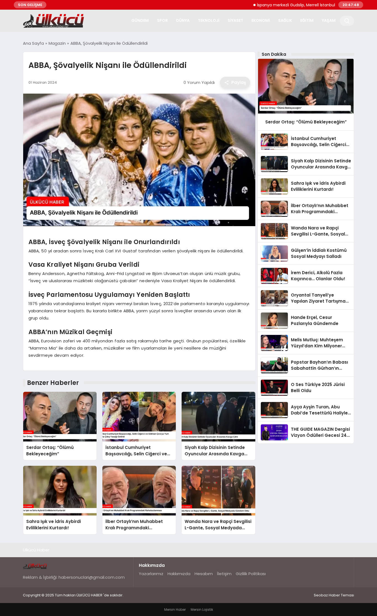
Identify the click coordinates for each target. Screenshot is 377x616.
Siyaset (235, 20)
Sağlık (285, 20)
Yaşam (329, 20)
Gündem (140, 20)
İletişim (224, 574)
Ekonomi (260, 20)
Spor (162, 20)
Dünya (183, 20)
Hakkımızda (179, 574)
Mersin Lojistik (202, 609)
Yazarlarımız (151, 574)
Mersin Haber (175, 609)
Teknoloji (208, 20)
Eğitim (307, 20)
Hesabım (204, 574)
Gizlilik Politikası (251, 574)
